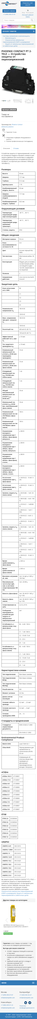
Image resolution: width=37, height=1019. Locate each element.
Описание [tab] (6, 148)
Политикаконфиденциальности (27, 1007)
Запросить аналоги (7, 126)
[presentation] (6, 920)
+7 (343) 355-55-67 (26, 995)
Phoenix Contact (17, 124)
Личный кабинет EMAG (28, 16)
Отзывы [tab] (16, 148)
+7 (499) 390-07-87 (9, 14)
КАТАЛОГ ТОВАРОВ (9, 31)
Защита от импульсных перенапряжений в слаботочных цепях (16, 894)
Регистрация (30, 12)
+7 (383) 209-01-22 (7, 1005)
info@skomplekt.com (8, 998)
